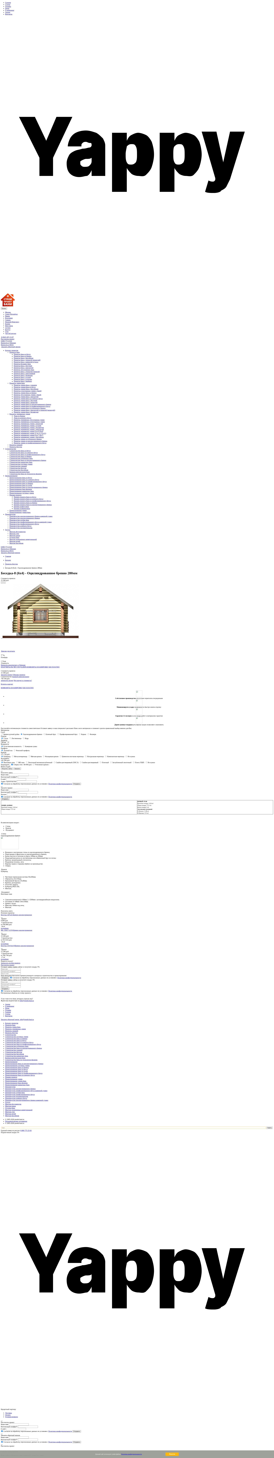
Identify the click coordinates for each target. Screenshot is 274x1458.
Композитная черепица (116, 756)
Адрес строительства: (9, 781)
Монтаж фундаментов (13, 1104)
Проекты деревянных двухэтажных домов (29, 420)
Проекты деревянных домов (15, 1029)
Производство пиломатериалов (16, 1096)
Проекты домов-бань (12, 1027)
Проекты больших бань (22, 364)
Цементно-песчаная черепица (73, 756)
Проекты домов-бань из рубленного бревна (29, 408)
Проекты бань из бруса (22, 354)
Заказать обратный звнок (10, 1019)
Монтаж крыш (10, 1106)
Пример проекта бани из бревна (25, 503)
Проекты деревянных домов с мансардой (29, 429)
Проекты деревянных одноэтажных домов (29, 422)
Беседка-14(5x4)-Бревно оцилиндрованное (16, 915)
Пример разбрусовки (21, 507)
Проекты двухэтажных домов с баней (27, 395)
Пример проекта (11, 1077)
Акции (7, 12)
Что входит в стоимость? (23, 680)
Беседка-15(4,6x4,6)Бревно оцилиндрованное (17, 946)
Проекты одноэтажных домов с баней (27, 391)
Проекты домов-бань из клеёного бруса (28, 399)
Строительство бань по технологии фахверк (21, 1060)
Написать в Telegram (8, 343)
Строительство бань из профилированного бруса (23, 1044)
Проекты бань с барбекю (23, 381)
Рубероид (7, 756)
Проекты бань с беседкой (23, 366)
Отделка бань (10, 1108)
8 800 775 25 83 (6, 341)
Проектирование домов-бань (15, 1081)
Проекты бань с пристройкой (24, 373)
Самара (7, 320)
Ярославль (9, 326)
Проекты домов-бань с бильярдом (26, 412)
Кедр (27, 738)
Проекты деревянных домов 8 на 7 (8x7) (28, 435)
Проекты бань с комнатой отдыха (26, 362)
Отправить (5, 978)
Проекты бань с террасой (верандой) (27, 360)
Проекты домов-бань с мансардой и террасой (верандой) (34, 410)
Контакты (8, 14)
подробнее (5, 928)
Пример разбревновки (22, 508)
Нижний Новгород (12, 322)
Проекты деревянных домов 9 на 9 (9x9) (28, 431)
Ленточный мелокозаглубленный (40, 762)
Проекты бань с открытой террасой (27, 372)
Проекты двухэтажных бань (24, 370)
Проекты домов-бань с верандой (25, 402)
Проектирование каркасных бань (17, 1085)
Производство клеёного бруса (16, 1098)
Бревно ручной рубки (12, 734)
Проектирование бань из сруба (16, 1071)
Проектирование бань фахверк (16, 1083)
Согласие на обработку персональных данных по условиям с (37, 784)
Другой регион (10, 333)
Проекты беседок (11, 1033)
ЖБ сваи (21, 762)
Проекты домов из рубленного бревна (28, 439)
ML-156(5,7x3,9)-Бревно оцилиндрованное (16, 930)
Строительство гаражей (13, 1050)
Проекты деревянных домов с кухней (27, 426)
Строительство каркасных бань (16, 1056)
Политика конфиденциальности (131, 1454)
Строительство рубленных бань (16, 1046)
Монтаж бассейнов (12, 1116)
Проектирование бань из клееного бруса (20, 1075)
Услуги (7, 1102)
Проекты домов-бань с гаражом (25, 385)
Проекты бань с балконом (23, 375)
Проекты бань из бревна (22, 356)
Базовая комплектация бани (15, 1058)
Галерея (8, 3)
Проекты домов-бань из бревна (25, 393)
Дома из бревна (19, 416)
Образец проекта (19, 675)
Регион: (4, 794)
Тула (6, 331)
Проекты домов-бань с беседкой (25, 400)
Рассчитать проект (7, 339)
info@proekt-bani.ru (27, 1019)
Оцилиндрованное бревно (33, 734)
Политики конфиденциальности (60, 784)
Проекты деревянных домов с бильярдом (29, 427)
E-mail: (3, 779)
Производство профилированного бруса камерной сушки (26, 1091)
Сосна (6, 738)
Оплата (7, 1415)
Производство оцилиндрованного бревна (20, 1089)
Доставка (8, 1413)
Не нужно (131, 756)
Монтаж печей (10, 1114)
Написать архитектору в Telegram (13, 665)
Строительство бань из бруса (15, 1040)
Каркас (84, 734)
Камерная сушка (31, 746)
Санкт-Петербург (11, 314)
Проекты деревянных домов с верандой (28, 424)
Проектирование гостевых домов (17, 1065)
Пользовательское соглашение (16, 1121)
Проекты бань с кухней (22, 377)
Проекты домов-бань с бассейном (26, 389)
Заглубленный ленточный (122, 762)
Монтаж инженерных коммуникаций (18, 1110)
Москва (8, 312)
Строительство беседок (13, 1052)
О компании (9, 10)
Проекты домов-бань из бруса (25, 387)
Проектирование (11, 1062)
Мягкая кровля (36, 756)
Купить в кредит (7, 684)
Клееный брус (51, 734)
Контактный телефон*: (9, 777)
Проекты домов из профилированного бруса (30, 443)
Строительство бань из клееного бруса (19, 1042)
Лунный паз (8, 750)
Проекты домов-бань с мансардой (26, 397)
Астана (7, 328)
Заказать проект (6, 675)
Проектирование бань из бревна (17, 1067)
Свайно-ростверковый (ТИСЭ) (67, 762)
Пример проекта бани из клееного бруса (28, 499)
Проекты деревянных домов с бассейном (29, 437)
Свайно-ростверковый (90, 762)
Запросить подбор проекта (10, 963)
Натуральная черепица (95, 756)
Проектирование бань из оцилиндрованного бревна (24, 1064)
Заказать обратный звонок (10, 347)
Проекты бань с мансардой (23, 368)
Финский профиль (23, 750)
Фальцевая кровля (52, 756)
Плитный (105, 762)
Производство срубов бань (15, 1093)
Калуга (7, 330)
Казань (7, 324)
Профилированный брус (69, 734)
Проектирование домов (13, 1079)
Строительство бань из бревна (16, 1039)
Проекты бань (10, 1025)
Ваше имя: (4, 775)
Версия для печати (8, 651)
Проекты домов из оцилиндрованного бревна (30, 441)
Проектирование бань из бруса (16, 1069)
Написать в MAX (7, 345)
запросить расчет (7, 680)
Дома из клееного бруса (22, 418)
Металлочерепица (21, 756)
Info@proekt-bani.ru (27, 1001)
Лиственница (17, 738)
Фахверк (93, 734)
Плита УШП (140, 762)
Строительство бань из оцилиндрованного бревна (23, 1048)
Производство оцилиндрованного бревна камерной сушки (26, 1100)
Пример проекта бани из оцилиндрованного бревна (33, 505)
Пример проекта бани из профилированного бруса (32, 501)
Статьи (7, 4)
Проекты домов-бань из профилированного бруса (32, 406)
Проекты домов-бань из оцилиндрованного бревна (32, 404)
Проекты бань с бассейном (23, 358)
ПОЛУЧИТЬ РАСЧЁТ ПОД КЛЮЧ (14, 667)
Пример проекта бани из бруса (25, 497)
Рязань (7, 316)
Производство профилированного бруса (20, 1094)
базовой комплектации (20, 677)
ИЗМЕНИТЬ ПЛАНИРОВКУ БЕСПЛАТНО (43, 667)
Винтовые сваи (9, 762)
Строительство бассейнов (14, 1054)
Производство (10, 1087)
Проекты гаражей (11, 1031)
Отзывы (8, 6)
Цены (7, 8)
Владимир (9, 318)
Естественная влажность (13, 746)
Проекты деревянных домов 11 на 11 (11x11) (30, 433)
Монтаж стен (10, 1112)
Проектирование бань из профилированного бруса (23, 1073)
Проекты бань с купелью (23, 379)
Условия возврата (11, 1417)
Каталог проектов (11, 1023)
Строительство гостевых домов (16, 1037)
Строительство (10, 1035)
